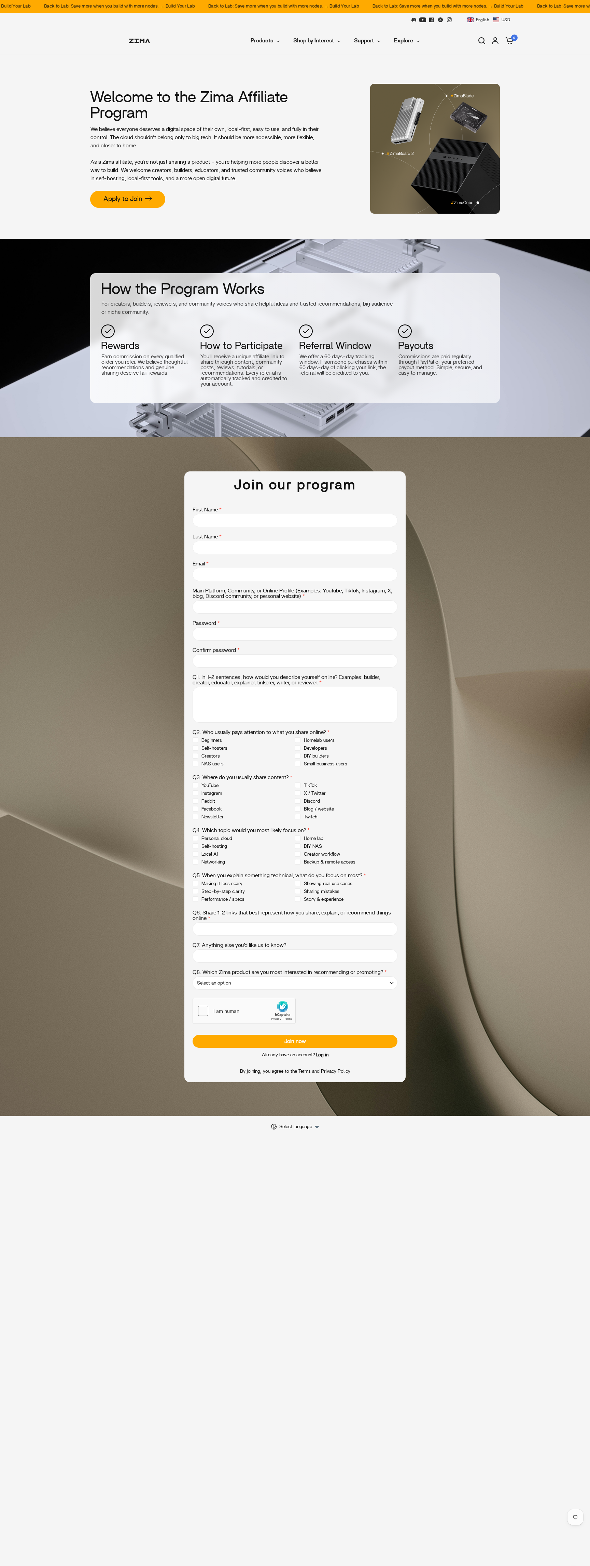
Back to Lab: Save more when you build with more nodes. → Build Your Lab (202, 6)
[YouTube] (422, 19)
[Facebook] (431, 19)
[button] (489, 20)
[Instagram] (449, 19)
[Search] (482, 40)
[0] (508, 40)
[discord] (413, 19)
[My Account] (495, 40)
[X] (440, 19)
